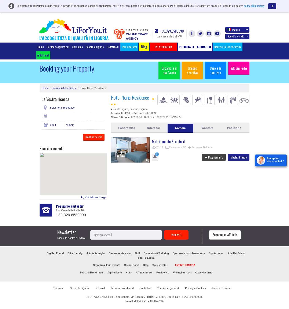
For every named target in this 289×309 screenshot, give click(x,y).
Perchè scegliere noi (58, 46)
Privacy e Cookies (195, 288)
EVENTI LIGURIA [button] (163, 46)
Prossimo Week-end (122, 288)
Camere (180, 128)
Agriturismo (114, 272)
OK (272, 6)
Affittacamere (144, 272)
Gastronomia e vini (120, 253)
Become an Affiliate (224, 234)
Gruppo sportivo (192, 70)
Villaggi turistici (182, 272)
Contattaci (112, 46)
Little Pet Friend (236, 253)
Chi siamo (77, 46)
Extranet (44, 55)
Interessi (153, 128)
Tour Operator (129, 46)
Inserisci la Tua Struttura (227, 46)
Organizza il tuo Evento (169, 70)
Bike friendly (75, 253)
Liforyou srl (140, 300)
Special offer (160, 265)
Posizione (234, 128)
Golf (137, 253)
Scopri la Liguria (95, 46)
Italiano (236, 30)
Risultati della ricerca (64, 88)
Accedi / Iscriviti (236, 36)
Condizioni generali (168, 288)
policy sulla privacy (254, 5)
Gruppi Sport (131, 265)
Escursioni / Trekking (156, 253)
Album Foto (239, 68)
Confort (207, 128)
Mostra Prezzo (239, 157)
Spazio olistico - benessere (189, 253)
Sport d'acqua (146, 257)
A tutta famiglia (96, 253)
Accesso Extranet (221, 288)
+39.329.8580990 (171, 31)
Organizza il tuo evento (106, 265)
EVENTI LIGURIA (185, 265)
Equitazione (216, 253)
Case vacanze (203, 272)
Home (40, 46)
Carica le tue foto (215, 70)
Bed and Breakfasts (92, 272)
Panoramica (126, 128)
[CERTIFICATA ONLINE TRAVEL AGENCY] (119, 34)
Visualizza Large (95, 197)
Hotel (129, 272)
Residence (162, 272)
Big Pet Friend (55, 253)
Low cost (100, 288)
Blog (146, 265)
